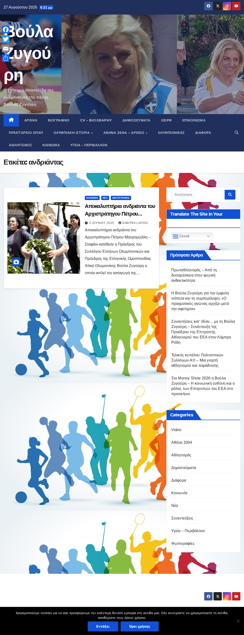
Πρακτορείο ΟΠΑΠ (26, 133)
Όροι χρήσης (139, 626)
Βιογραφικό (59, 120)
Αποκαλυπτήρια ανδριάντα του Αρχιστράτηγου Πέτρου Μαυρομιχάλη (120, 214)
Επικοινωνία (194, 120)
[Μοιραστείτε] (5, 58)
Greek (184, 236)
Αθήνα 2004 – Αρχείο (124, 133)
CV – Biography (96, 120)
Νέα (105, 198)
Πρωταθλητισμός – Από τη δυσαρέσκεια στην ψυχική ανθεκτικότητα (194, 275)
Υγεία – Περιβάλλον (88, 145)
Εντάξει (103, 626)
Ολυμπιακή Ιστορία (72, 133)
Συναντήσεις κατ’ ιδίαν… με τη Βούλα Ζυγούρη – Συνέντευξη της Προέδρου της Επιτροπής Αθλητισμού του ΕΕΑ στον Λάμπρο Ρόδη (203, 331)
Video (176, 430)
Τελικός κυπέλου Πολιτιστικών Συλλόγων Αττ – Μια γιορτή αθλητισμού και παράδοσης (197, 360)
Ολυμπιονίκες (171, 133)
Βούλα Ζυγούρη (28, 53)
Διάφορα (203, 133)
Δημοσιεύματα (136, 120)
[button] (237, 133)
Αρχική (30, 120)
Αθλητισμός (20, 145)
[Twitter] (5, 39)
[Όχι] (238, 621)
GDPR (166, 120)
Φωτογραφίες (121, 198)
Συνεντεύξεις (182, 518)
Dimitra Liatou (135, 223)
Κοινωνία (51, 145)
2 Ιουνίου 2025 (102, 223)
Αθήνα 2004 (181, 442)
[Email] (5, 48)
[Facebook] (5, 29)
